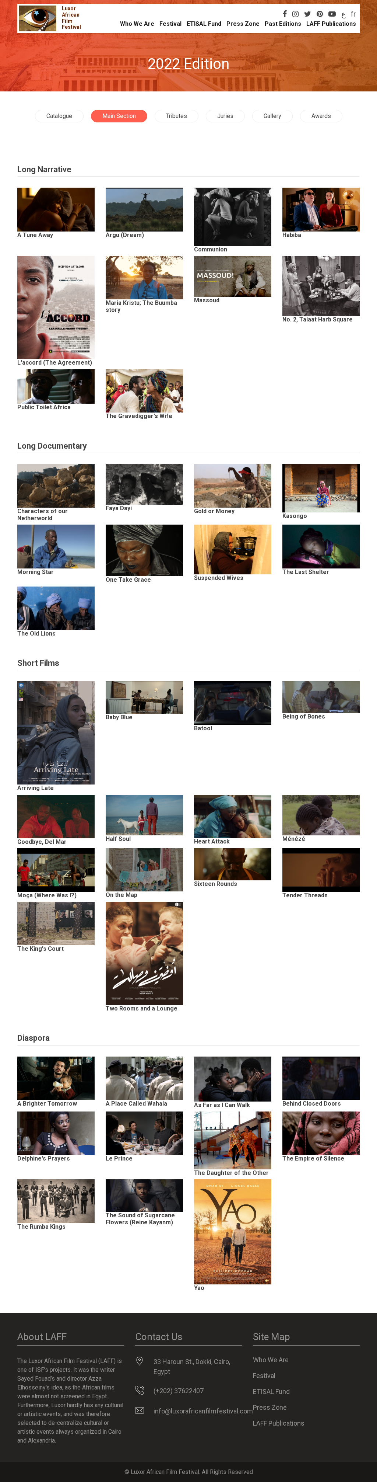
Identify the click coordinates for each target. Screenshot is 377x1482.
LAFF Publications (331, 23)
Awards (321, 115)
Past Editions (283, 23)
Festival (170, 23)
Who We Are (137, 23)
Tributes (176, 115)
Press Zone (243, 23)
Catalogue (59, 115)
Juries (225, 115)
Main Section (119, 115)
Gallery (272, 115)
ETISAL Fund (204, 23)
